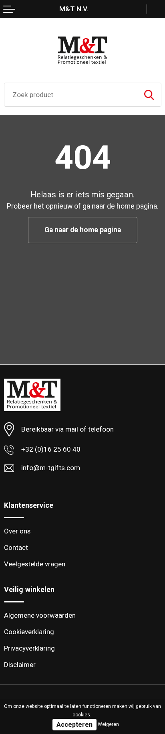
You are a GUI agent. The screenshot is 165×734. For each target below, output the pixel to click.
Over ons (17, 531)
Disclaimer (20, 665)
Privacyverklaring (29, 648)
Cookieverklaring (29, 632)
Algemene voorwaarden (40, 615)
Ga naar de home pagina (82, 230)
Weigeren (108, 724)
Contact (16, 547)
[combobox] (70, 94)
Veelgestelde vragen (34, 564)
